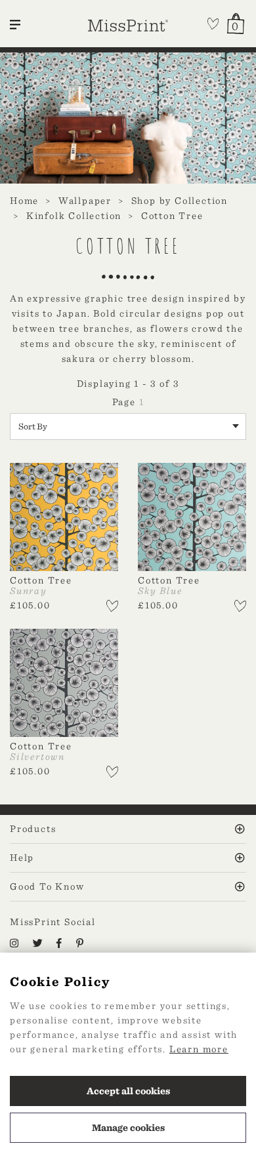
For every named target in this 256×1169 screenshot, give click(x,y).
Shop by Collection (179, 201)
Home (24, 201)
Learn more (198, 1049)
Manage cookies (128, 1128)
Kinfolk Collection (73, 216)
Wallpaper (85, 201)
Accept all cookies (128, 1091)
